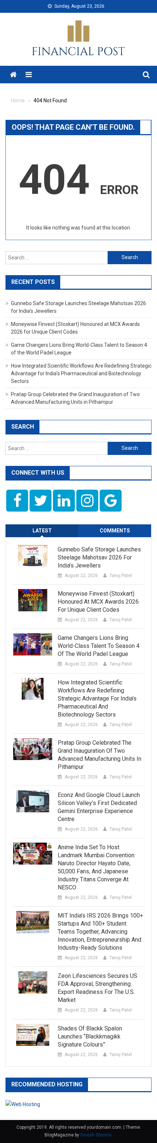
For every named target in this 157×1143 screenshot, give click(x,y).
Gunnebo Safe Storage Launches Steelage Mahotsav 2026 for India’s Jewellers (99, 557)
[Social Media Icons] (17, 501)
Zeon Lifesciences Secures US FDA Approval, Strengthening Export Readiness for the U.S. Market (97, 987)
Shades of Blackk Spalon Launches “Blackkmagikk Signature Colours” (90, 1036)
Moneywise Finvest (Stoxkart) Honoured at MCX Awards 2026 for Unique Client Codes (98, 601)
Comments (115, 530)
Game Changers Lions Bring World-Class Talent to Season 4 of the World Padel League (98, 645)
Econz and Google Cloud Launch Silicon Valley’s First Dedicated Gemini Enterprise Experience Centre (99, 807)
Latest (42, 530)
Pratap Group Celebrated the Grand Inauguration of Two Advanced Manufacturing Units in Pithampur (99, 754)
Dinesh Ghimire (95, 1135)
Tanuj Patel (121, 575)
